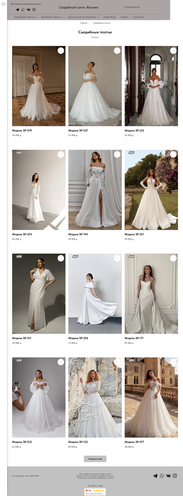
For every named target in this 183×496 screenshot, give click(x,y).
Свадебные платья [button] (24, 17)
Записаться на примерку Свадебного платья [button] (95, 476)
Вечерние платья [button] (51, 17)
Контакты (138, 17)
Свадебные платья (101, 22)
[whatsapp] (22, 9)
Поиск (124, 17)
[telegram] (16, 9)
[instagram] (33, 9)
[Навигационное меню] (4, 4)
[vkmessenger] (28, 9)
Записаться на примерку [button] (82, 17)
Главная (83, 22)
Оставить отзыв (95, 485)
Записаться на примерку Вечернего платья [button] (95, 478)
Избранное (110, 17)
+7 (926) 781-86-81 (132, 7)
